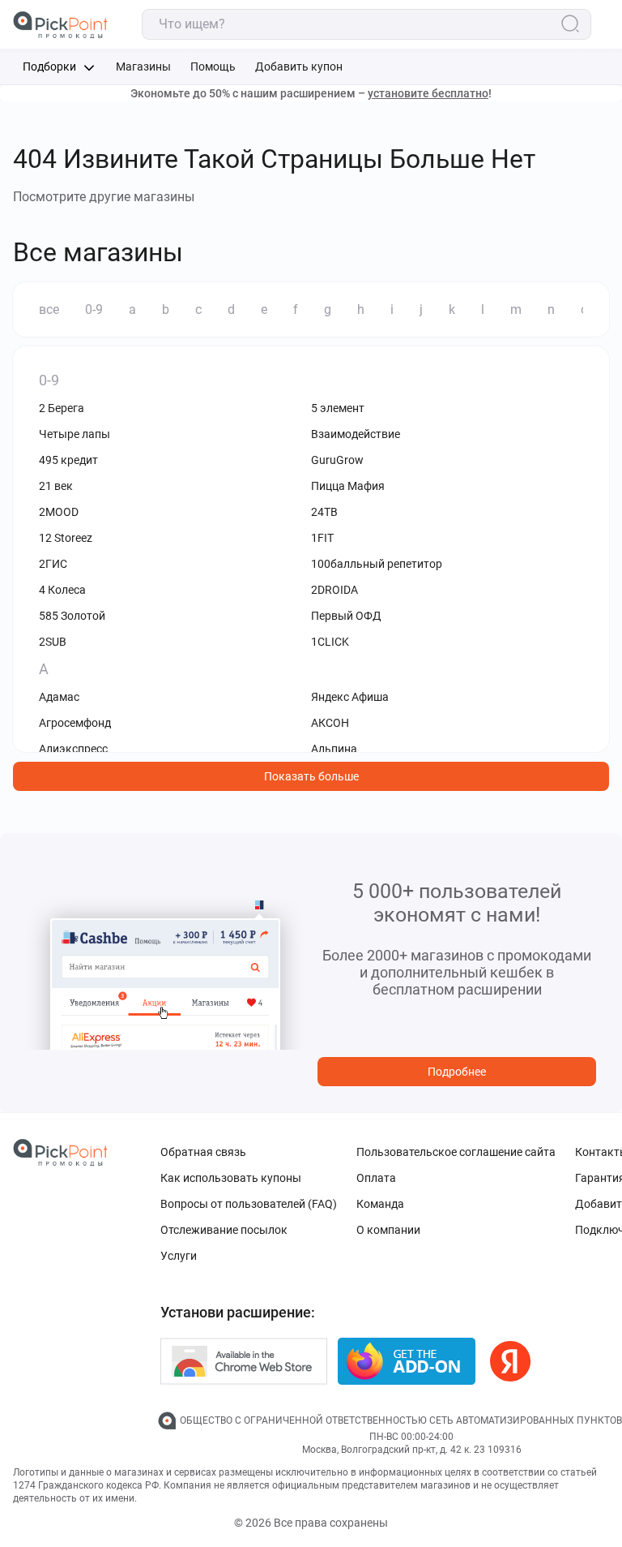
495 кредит (68, 459)
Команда (380, 1203)
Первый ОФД (346, 615)
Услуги (178, 1255)
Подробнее (457, 1071)
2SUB (52, 641)
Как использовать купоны (230, 1177)
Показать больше (311, 776)
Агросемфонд (75, 722)
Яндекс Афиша (350, 696)
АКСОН (330, 722)
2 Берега (61, 408)
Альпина (334, 748)
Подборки (51, 66)
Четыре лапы (74, 434)
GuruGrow (337, 459)
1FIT (322, 537)
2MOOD (59, 511)
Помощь (213, 66)
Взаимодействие (355, 434)
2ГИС (53, 563)
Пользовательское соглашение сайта (456, 1151)
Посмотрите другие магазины (103, 196)
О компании (388, 1229)
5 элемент (337, 408)
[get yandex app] (510, 1361)
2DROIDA (334, 589)
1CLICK (330, 641)
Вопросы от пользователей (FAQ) (248, 1203)
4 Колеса (62, 589)
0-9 (94, 309)
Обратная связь (203, 1151)
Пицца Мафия (348, 485)
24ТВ (324, 511)
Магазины (143, 66)
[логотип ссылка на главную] (60, 24)
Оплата (376, 1177)
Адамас (59, 696)
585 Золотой (72, 615)
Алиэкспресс (73, 748)
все (49, 309)
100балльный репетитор (376, 563)
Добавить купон (299, 66)
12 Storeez (65, 537)
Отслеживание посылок (224, 1229)
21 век (56, 485)
